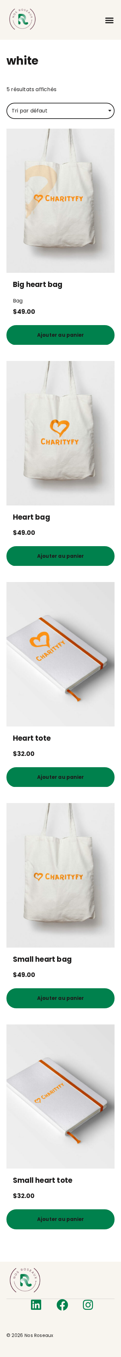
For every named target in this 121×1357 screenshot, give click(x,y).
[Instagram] (88, 1305)
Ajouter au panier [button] (60, 335)
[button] (109, 20)
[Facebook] (62, 1305)
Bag (18, 300)
